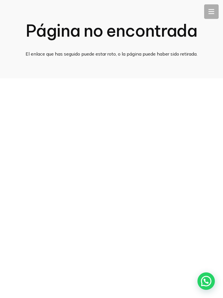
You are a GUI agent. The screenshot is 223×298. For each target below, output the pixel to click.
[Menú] (211, 11)
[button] (206, 281)
